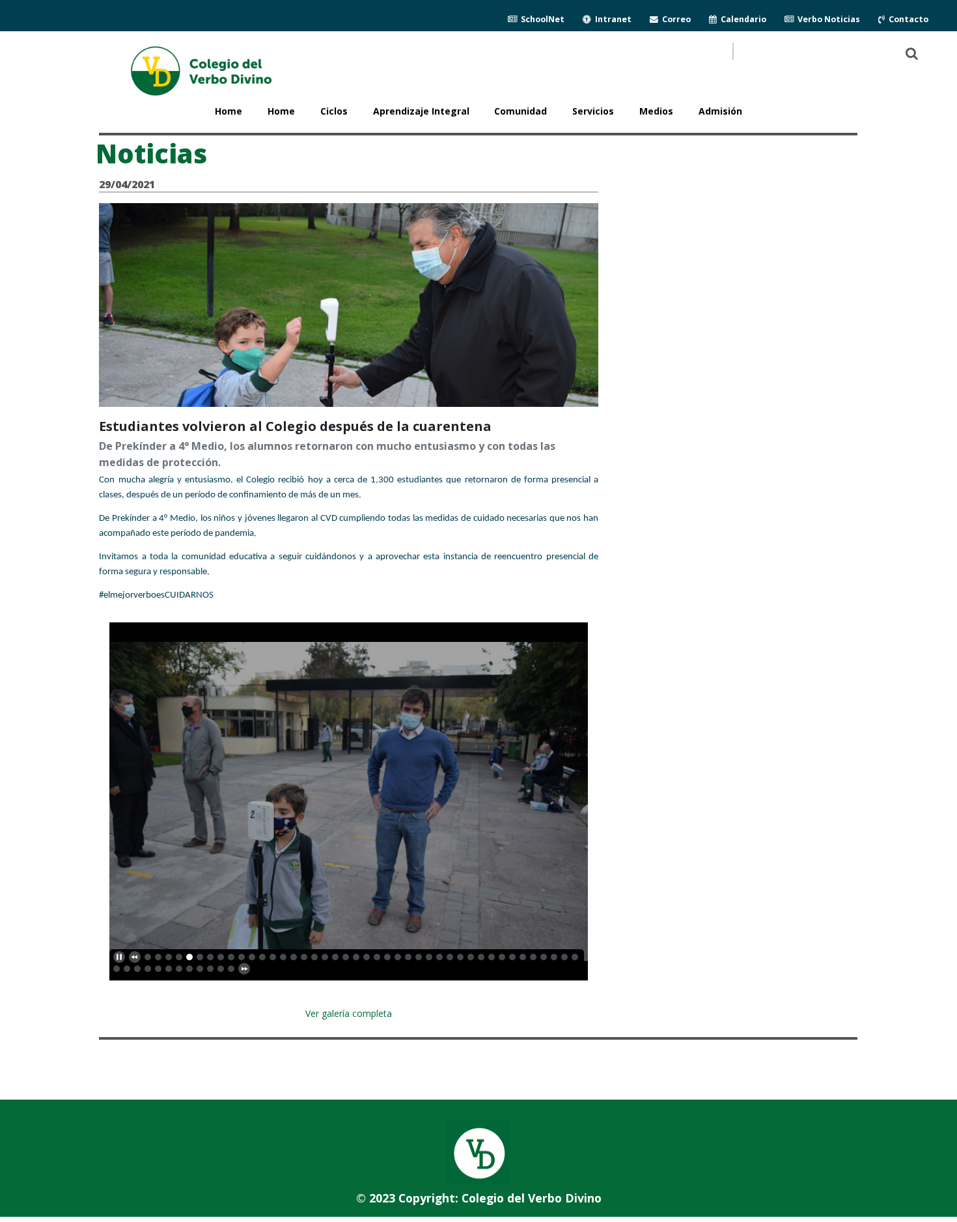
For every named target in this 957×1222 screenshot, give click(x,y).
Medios (656, 111)
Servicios (593, 111)
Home (281, 111)
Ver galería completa (348, 1013)
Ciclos (334, 111)
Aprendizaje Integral (421, 111)
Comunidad (520, 111)
